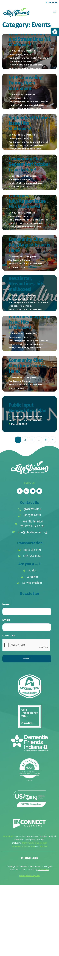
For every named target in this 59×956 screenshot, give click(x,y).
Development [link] (16, 54)
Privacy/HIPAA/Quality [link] (29, 875)
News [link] (11, 68)
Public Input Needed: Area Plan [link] (27, 407)
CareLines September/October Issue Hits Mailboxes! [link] (29, 120)
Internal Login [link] (29, 857)
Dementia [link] (29, 50)
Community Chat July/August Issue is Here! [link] (29, 245)
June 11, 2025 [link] (18, 267)
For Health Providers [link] (37, 57)
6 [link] (46, 439)
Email (6, 620)
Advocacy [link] (17, 50)
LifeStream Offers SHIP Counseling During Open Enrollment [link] (27, 80)
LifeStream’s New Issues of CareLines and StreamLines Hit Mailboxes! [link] (29, 36)
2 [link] (25, 439)
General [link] (27, 61)
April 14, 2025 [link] (18, 388)
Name (6, 604)
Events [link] (27, 54)
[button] (54, 11)
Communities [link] (29, 843)
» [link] (52, 439)
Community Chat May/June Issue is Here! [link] (27, 365)
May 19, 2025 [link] (18, 351)
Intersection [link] (43, 869)
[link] (55, 32)
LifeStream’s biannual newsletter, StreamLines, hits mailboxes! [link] (26, 278)
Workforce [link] (29, 846)
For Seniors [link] (16, 61)
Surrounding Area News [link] (28, 68)
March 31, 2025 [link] (19, 424)
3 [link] (32, 439)
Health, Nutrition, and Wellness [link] (25, 64)
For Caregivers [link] (17, 57)
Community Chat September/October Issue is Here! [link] (29, 164)
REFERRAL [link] (51, 3)
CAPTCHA (8, 635)
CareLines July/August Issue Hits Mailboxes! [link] (27, 201)
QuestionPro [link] (9, 836)
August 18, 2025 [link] (19, 186)
